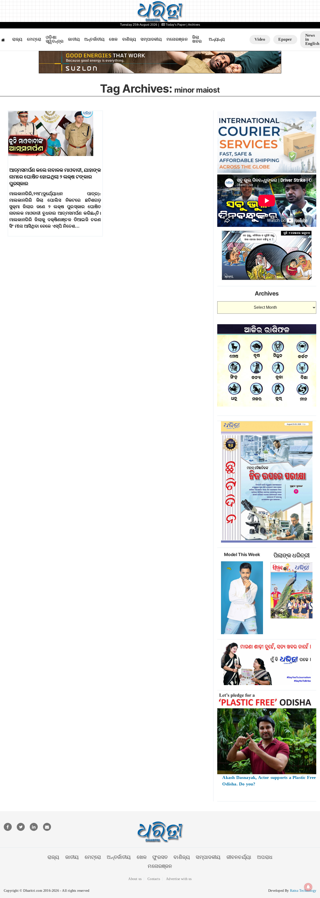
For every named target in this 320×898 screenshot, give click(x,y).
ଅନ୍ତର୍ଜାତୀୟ (94, 39)
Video (259, 39)
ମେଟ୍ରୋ (34, 39)
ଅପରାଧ (264, 857)
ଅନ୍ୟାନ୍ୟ (217, 39)
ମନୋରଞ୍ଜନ (177, 39)
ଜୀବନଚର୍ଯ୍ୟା (238, 857)
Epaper (285, 39)
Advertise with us (179, 879)
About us (135, 879)
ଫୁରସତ (160, 857)
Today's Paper (175, 24)
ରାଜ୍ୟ (17, 39)
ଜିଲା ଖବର (197, 39)
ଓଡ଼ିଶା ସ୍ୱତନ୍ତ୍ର (55, 39)
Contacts (154, 879)
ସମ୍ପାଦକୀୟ (151, 39)
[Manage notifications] (308, 887)
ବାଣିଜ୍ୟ (129, 39)
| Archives (193, 24)
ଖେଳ (113, 39)
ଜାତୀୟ (74, 39)
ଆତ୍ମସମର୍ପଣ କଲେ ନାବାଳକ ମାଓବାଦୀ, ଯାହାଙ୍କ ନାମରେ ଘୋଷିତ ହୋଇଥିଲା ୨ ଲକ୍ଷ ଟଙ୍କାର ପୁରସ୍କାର (55, 176)
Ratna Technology (303, 891)
